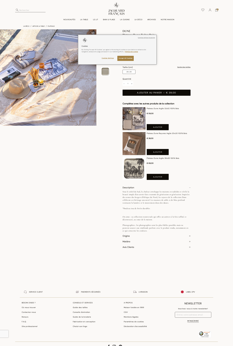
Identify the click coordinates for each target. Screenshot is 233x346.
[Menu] (209, 332)
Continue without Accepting (146, 37)
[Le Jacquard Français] (116, 9)
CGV (126, 312)
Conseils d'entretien (81, 312)
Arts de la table (38, 26)
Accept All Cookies (125, 58)
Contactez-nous (29, 312)
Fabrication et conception (84, 322)
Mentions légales (131, 317)
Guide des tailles (184, 67)
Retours (25, 317)
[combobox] (32, 10)
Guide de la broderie (82, 317)
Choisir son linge (80, 326)
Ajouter (157, 127)
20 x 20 (129, 72)
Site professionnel (29, 326)
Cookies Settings (108, 58)
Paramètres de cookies (134, 322)
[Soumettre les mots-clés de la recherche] (17, 10)
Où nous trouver (29, 307)
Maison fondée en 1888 (134, 307)
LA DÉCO (26, 26)
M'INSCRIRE (193, 321)
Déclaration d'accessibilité (135, 326)
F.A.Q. (24, 322)
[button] (210, 10)
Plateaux (51, 26)
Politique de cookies (131, 52)
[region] (117, 50)
